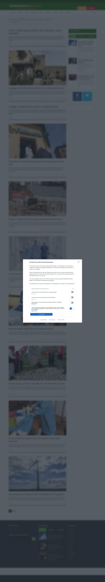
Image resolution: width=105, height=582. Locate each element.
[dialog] (52, 291)
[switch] (72, 292)
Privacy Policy (61, 319)
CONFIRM (41, 314)
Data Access (52, 319)
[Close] (79, 262)
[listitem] (52, 289)
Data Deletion (44, 319)
